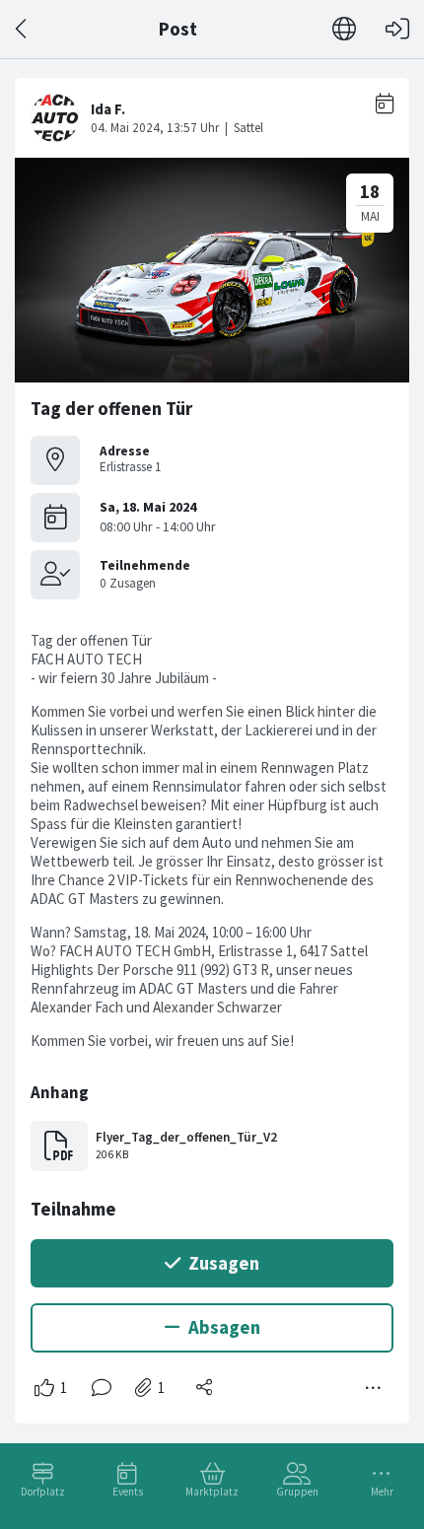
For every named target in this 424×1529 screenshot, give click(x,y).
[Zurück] (22, 29)
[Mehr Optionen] (373, 1388)
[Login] (397, 29)
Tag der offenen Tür (111, 408)
